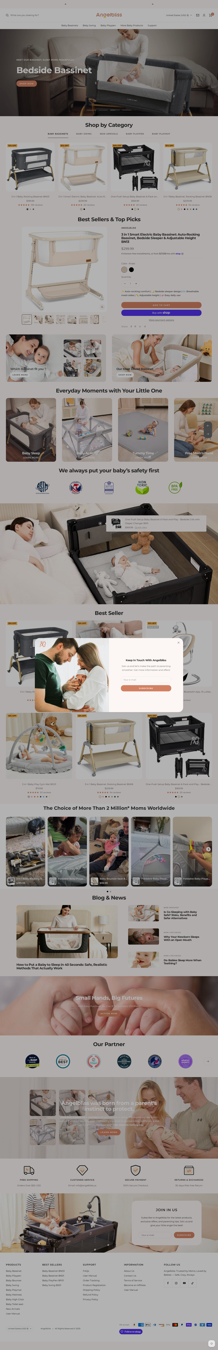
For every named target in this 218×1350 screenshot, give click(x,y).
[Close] (179, 643)
